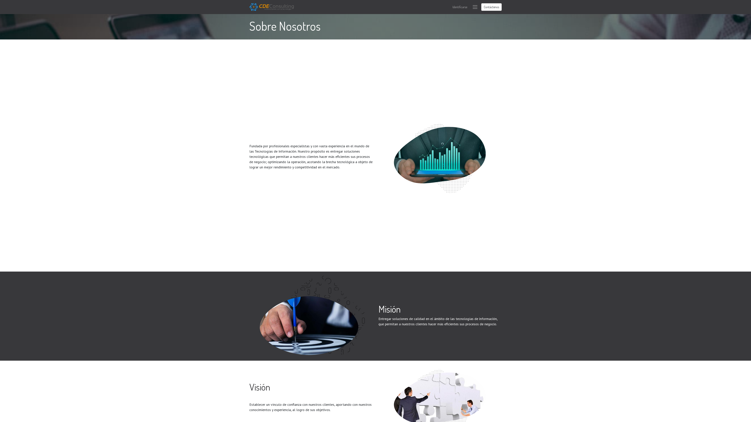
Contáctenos (491, 7)
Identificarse (460, 7)
